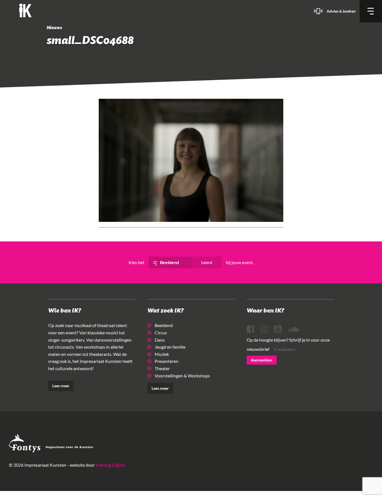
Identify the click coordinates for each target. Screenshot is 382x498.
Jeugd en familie (170, 346)
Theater (162, 368)
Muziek (162, 354)
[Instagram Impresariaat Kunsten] (264, 329)
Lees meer (61, 385)
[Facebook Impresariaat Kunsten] (250, 329)
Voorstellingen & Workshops (182, 375)
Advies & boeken (341, 11)
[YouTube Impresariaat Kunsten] (278, 329)
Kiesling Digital (110, 465)
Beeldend (164, 325)
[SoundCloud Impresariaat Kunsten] (293, 329)
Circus (161, 332)
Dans (160, 339)
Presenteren (166, 361)
